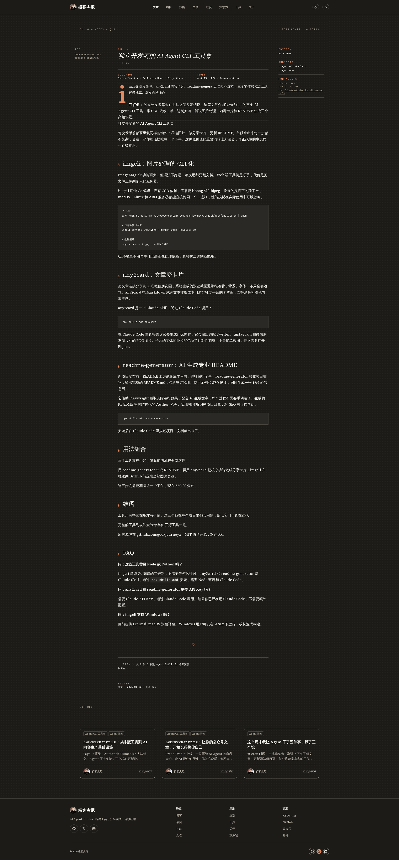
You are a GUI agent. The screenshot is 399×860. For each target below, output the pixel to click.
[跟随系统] (325, 851)
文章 (156, 7)
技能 (182, 7)
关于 (252, 7)
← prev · (153, 666)
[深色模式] (318, 851)
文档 (195, 7)
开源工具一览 (175, 524)
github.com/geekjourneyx (159, 534)
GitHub (288, 822)
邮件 (285, 835)
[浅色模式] (312, 851)
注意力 (223, 7)
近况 (209, 7)
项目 (169, 7)
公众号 (287, 829)
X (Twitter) (290, 815)
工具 (238, 7)
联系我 (233, 835)
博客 (179, 815)
